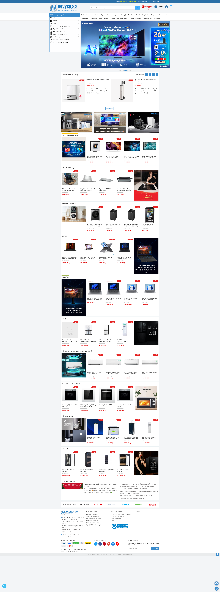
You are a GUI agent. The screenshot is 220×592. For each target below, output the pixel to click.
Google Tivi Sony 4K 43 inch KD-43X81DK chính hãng (112, 157)
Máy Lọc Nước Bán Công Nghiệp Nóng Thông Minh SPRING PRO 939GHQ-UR (131, 438)
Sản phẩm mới (148, 18)
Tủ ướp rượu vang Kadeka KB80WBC (106, 470)
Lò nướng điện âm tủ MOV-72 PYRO (70, 405)
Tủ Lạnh (65, 319)
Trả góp (113, 520)
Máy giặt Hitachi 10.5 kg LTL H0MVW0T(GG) (113, 225)
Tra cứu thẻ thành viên (92, 516)
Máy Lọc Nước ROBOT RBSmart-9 (93, 438)
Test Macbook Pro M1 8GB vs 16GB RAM (132, 498)
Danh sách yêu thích (154, 1)
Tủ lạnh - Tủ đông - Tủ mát (60, 34)
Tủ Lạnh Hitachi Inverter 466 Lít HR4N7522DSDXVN (88, 340)
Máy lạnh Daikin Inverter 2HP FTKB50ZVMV (94, 373)
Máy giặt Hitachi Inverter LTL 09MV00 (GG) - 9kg (131, 225)
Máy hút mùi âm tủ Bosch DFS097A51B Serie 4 (87, 189)
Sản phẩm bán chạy (70, 75)
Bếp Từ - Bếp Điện (68, 168)
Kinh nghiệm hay (68, 481)
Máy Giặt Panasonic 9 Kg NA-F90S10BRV (149, 225)
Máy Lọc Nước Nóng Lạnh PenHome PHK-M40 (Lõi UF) (149, 438)
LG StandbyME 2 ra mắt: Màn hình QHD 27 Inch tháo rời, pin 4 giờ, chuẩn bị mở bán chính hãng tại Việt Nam (138, 487)
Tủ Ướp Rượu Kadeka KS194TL (86, 470)
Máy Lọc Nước (67, 416)
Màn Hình (65, 277)
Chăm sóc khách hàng (92, 522)
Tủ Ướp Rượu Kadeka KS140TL (68, 470)
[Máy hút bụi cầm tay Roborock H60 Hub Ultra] (122, 90)
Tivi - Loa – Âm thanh (70, 135)
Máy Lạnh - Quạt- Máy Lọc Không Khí (77, 351)
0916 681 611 (148, 8)
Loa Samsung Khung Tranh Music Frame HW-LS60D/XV (95, 157)
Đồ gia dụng (56, 37)
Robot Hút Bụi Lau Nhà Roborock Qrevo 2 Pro (97, 80)
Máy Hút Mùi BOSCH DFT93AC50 (105, 189)
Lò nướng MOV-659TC (105, 405)
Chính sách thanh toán (117, 516)
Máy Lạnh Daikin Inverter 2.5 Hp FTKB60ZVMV (113, 373)
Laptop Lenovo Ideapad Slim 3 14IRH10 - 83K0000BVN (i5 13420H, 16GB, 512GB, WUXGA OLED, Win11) (131, 299)
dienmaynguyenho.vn (68, 536)
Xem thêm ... (56, 45)
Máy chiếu (157, 18)
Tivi (54, 18)
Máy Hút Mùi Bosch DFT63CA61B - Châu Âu (124, 189)
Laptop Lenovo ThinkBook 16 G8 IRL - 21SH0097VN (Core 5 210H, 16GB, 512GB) (94, 299)
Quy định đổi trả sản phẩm (93, 518)
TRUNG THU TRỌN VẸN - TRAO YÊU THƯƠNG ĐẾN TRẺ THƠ (138, 484)
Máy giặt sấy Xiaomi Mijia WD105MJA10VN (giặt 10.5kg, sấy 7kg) (94, 225)
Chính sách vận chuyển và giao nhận (121, 514)
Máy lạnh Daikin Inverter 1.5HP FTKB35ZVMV (131, 373)
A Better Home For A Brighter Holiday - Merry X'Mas (100, 484)
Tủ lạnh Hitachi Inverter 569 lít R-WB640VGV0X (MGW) (69, 340)
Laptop (55, 20)
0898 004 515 (66, 532)
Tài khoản (161, 6)
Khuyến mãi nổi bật (135, 18)
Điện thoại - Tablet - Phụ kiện (61, 39)
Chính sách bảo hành (92, 520)
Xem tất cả (109, 108)
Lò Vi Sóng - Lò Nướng (71, 384)
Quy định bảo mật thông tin (94, 525)
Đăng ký (155, 548)
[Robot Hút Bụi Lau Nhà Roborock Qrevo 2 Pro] (73, 90)
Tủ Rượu (65, 449)
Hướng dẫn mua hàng (92, 514)
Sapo (130, 554)
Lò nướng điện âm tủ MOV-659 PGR (124, 405)
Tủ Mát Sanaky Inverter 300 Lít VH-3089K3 (123, 340)
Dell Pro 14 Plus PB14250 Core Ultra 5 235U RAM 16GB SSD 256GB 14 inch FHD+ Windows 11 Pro (87, 257)
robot (54, 23)
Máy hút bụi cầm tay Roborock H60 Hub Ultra (145, 80)
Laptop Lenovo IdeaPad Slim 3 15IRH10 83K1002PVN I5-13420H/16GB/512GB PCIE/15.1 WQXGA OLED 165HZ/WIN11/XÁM (106, 257)
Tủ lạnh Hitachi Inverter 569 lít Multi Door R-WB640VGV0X (105, 340)
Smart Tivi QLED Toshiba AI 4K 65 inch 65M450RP (132, 157)
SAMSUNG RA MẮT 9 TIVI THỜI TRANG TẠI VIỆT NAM (136, 495)
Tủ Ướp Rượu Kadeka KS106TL (123, 470)
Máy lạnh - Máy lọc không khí (61, 26)
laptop (64, 236)
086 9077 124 (66, 530)
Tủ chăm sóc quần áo (59, 31)
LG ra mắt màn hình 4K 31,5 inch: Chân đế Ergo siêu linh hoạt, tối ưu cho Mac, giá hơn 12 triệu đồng (139, 492)
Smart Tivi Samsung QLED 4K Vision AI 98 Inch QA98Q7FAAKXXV (149, 157)
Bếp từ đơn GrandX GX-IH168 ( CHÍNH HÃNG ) (69, 189)
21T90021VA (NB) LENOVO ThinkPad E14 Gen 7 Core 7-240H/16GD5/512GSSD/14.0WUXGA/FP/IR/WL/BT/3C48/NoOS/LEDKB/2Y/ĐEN (125, 257)
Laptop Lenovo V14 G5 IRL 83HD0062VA (113, 299)
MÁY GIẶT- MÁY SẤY (69, 203)
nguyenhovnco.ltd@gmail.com (71, 534)
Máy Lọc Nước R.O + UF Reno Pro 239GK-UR (113, 438)
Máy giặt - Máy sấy (58, 29)
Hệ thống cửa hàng (142, 1)
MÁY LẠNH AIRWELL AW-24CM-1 (149, 373)
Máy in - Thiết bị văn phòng (60, 42)
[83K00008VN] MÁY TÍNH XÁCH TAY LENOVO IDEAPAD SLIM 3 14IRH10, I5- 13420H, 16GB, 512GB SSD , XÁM (149, 299)
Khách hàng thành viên (117, 518)
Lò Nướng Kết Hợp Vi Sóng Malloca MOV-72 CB (88, 405)
